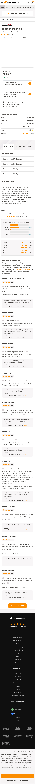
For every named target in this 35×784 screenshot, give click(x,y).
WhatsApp (17, 710)
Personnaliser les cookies (17, 780)
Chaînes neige (26, 7)
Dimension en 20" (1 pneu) (12, 174)
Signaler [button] (6, 304)
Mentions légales (17, 650)
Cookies (17, 663)
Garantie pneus (17, 637)
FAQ (17, 721)
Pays (17, 656)
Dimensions (8, 147)
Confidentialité (17, 659)
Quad (19, 7)
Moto (13, 7)
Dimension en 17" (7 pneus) (12, 159)
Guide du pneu (17, 640)
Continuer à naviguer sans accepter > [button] (23, 751)
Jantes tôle (17, 676)
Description (20, 147)
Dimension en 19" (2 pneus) (12, 169)
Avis (29, 147)
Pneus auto (17, 673)
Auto (2, 7)
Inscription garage (17, 647)
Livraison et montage (17, 695)
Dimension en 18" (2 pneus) (12, 164)
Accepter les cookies (17, 776)
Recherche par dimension (18, 13)
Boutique (17, 686)
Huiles (17, 689)
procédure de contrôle (23, 269)
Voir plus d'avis (17, 606)
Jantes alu (17, 679)
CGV (17, 653)
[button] (17, 225)
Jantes (8, 7)
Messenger (17, 714)
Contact (17, 717)
